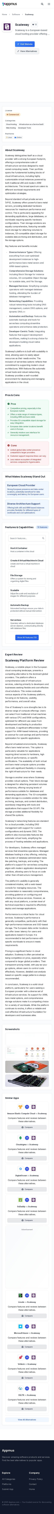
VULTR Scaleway (27, 1395)
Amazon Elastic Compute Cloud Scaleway (27, 1113)
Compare (29, 1127)
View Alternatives (28, 51)
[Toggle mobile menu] (49, 4)
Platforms (6, 1484)
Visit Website (26, 44)
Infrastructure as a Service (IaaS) (31, 124)
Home (4, 14)
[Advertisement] (27, 80)
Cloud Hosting (11, 124)
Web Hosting (11, 128)
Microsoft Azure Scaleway (27, 1333)
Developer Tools (24, 128)
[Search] (42, 4)
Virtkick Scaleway (27, 1364)
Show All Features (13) (27, 637)
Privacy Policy (36, 1479)
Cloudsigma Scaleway (27, 1144)
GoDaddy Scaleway (27, 1206)
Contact (32, 1484)
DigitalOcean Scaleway (27, 1175)
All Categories (8, 1479)
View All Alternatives (27, 1420)
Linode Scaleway (27, 1302)
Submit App (7, 1489)
